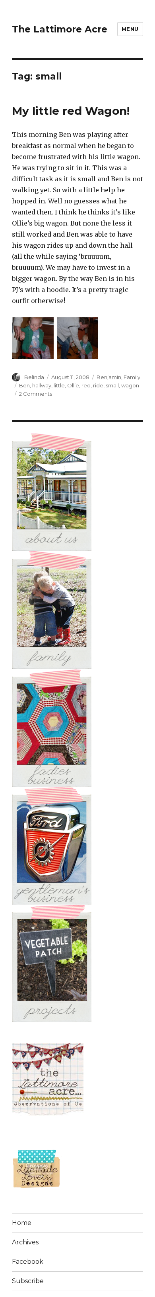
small (112, 385)
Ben (24, 385)
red (86, 385)
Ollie (73, 385)
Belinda (34, 377)
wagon (130, 385)
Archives (25, 1242)
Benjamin (109, 377)
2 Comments (35, 394)
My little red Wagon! (71, 111)
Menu (130, 29)
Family (132, 377)
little (59, 385)
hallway (41, 385)
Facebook (27, 1261)
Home (21, 1223)
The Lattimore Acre (59, 29)
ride (98, 385)
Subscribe (28, 1281)
